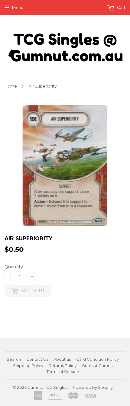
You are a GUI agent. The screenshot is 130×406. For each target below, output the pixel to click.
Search (14, 359)
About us (62, 359)
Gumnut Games (97, 365)
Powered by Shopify (93, 387)
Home (11, 86)
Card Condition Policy (97, 359)
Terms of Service (63, 371)
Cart (120, 7)
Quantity (14, 267)
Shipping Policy (28, 365)
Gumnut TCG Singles (47, 387)
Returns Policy (62, 365)
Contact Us (37, 359)
